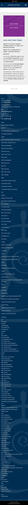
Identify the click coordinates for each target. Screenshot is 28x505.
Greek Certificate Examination (8, 465)
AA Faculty (3, 321)
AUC (2, 413)
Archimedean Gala (5, 393)
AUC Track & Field (5, 233)
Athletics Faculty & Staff (6, 198)
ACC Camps (4, 335)
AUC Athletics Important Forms (8, 201)
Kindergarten (4, 475)
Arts (2, 192)
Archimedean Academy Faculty (8, 180)
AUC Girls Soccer (5, 218)
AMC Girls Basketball (6, 160)
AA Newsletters (4, 325)
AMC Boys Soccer (5, 151)
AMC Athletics (4, 362)
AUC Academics (5, 415)
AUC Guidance (4, 438)
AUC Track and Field (6, 456)
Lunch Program (4, 277)
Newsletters (4, 290)
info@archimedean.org (6, 111)
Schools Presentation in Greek (8, 301)
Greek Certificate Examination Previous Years (11, 467)
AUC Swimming (5, 227)
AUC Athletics (4, 421)
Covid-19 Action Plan (6, 244)
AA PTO (3, 128)
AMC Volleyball (4, 174)
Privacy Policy (4, 293)
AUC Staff (3, 446)
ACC (2, 333)
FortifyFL (15, 1)
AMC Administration (5, 358)
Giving (2, 262)
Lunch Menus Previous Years (8, 274)
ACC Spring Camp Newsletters (8, 343)
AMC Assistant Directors (7, 360)
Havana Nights (4, 473)
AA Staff (3, 331)
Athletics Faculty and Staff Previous (9, 409)
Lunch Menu (4, 479)
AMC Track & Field (5, 171)
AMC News (4, 380)
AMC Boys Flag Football (7, 148)
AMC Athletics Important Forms (8, 142)
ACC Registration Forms (7, 339)
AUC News (4, 440)
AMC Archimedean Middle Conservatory (10, 139)
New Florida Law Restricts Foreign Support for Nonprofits (12, 280)
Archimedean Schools (6, 395)
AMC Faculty (4, 157)
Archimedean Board (6, 183)
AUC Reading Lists (5, 442)
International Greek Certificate (8, 268)
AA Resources (4, 329)
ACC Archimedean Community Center (10, 131)
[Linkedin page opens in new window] (8, 119)
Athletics (3, 195)
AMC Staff (3, 388)
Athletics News (4, 411)
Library (2, 271)
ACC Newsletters (5, 337)
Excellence (3, 250)
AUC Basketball (5, 204)
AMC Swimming (5, 168)
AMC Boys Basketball (6, 145)
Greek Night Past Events (7, 471)
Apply (2, 177)
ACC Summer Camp (6, 347)
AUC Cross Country (5, 212)
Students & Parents (5, 310)
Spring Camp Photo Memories (8, 307)
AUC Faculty (4, 215)
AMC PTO (3, 166)
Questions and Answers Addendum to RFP (11, 296)
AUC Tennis (4, 230)
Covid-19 (3, 458)
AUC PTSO (4, 224)
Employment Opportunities (7, 247)
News (2, 284)
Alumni (3, 136)
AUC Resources (5, 444)
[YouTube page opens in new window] (6, 119)
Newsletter (3, 287)
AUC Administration (5, 417)
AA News (3, 323)
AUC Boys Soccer (5, 206)
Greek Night (4, 469)
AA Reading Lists (5, 327)
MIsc (2, 483)
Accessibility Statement (6, 133)
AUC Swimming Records (7, 450)
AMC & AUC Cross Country (7, 356)
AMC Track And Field (6, 389)
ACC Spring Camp (5, 341)
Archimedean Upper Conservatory (9, 189)
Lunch (2, 477)
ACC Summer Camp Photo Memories (10, 351)
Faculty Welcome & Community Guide (10, 256)
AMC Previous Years (6, 384)
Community (4, 239)
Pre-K (2, 485)
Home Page (4, 265)
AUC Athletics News (6, 423)
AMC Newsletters (5, 382)
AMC (2, 354)
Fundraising (4, 462)
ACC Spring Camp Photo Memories (9, 345)
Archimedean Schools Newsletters (9, 401)
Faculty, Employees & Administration (9, 259)
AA (2, 319)
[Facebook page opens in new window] (2, 119)
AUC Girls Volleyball (6, 221)
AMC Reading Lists (5, 386)
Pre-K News (4, 487)
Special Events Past (6, 491)
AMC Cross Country (6, 154)
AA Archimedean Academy (7, 125)
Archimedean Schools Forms (8, 397)
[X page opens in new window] (4, 119)
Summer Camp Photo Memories (8, 313)
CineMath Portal (5, 236)
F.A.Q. (2, 253)
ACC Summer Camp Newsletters (9, 349)
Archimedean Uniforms (6, 186)
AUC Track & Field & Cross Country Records (11, 454)
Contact (3, 241)
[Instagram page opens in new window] (10, 119)
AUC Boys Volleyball (6, 209)
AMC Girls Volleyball (6, 378)
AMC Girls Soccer (5, 163)
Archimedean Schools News (7, 399)
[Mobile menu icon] (26, 5)
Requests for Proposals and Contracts (10, 299)
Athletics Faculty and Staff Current (9, 407)
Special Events (4, 304)
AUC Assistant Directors (6, 419)
